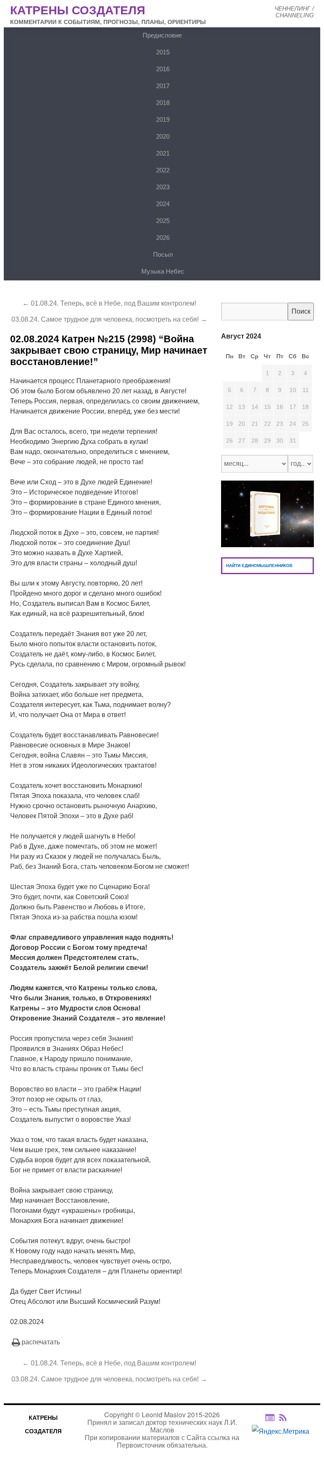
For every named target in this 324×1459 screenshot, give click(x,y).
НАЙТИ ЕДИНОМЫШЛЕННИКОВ (259, 565)
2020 (163, 136)
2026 (163, 237)
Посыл (163, 254)
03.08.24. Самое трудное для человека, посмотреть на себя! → (109, 319)
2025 (163, 220)
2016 (163, 69)
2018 (163, 102)
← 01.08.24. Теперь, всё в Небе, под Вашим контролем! (109, 303)
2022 (163, 170)
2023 (163, 187)
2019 (163, 119)
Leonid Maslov (164, 1414)
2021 (163, 153)
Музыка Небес (162, 271)
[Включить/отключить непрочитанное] (269, 1417)
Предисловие (162, 35)
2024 (163, 203)
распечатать (41, 1342)
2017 (163, 85)
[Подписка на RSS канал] (287, 1417)
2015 (163, 52)
